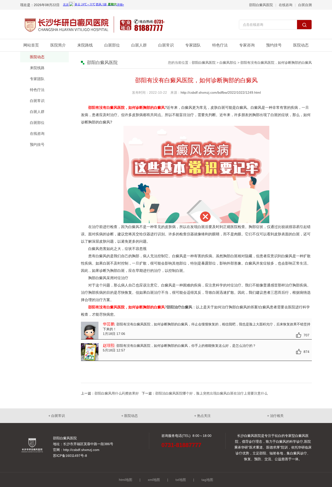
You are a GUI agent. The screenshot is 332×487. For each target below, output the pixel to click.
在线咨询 (285, 5)
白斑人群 (139, 45)
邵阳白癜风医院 (261, 5)
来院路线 (85, 45)
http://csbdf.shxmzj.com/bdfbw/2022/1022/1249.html (221, 92)
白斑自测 (305, 5)
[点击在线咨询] (275, 25)
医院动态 (301, 45)
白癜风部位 (227, 62)
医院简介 (58, 45)
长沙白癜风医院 (249, 436)
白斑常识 (166, 45)
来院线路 (37, 68)
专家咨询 (247, 45)
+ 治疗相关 (275, 416)
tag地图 (207, 480)
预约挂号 (274, 45)
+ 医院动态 (129, 416)
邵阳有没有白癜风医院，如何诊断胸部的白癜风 (276, 62)
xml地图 (154, 480)
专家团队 (193, 45)
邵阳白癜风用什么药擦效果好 (117, 393)
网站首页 (31, 45)
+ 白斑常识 (56, 416)
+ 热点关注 (202, 416)
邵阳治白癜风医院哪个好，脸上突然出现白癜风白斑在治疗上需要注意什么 (211, 393)
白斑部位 (112, 45)
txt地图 (180, 480)
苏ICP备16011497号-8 (70, 456)
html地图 (125, 480)
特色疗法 (220, 45)
